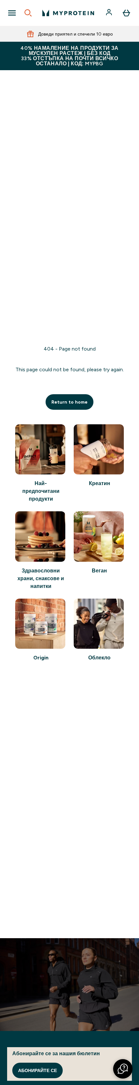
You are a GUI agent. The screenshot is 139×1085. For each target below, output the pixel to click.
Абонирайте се (37, 1070)
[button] (123, 1069)
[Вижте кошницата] (126, 13)
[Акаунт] (109, 12)
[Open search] (28, 12)
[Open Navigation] (12, 13)
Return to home (69, 402)
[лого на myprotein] (68, 13)
